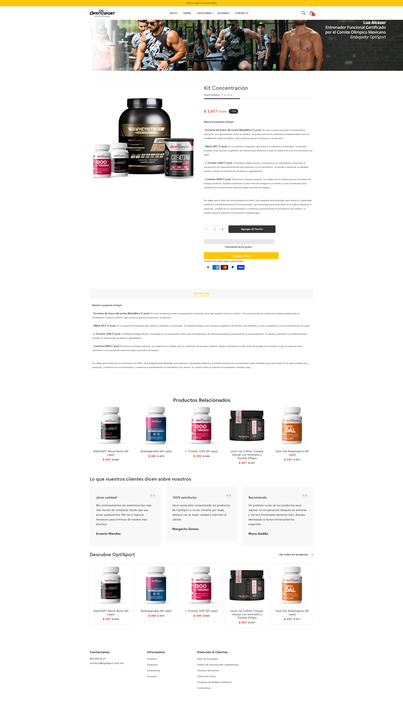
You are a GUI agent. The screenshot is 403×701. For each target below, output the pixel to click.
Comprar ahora (241, 255)
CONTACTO (241, 13)
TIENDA (187, 13)
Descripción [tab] (201, 293)
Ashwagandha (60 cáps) (156, 451)
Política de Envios (206, 676)
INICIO (173, 13)
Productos (152, 664)
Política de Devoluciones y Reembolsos (218, 664)
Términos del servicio (208, 670)
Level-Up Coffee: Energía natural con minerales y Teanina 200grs (246, 455)
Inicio (112, 45)
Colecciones (153, 670)
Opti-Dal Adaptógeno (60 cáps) (292, 453)
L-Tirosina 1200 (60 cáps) (201, 451)
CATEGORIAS (204, 13)
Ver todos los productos (294, 554)
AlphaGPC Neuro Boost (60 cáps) (110, 453)
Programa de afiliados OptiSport (214, 682)
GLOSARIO (223, 13)
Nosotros (152, 658)
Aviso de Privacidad (207, 658)
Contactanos (204, 687)
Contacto (152, 676)
